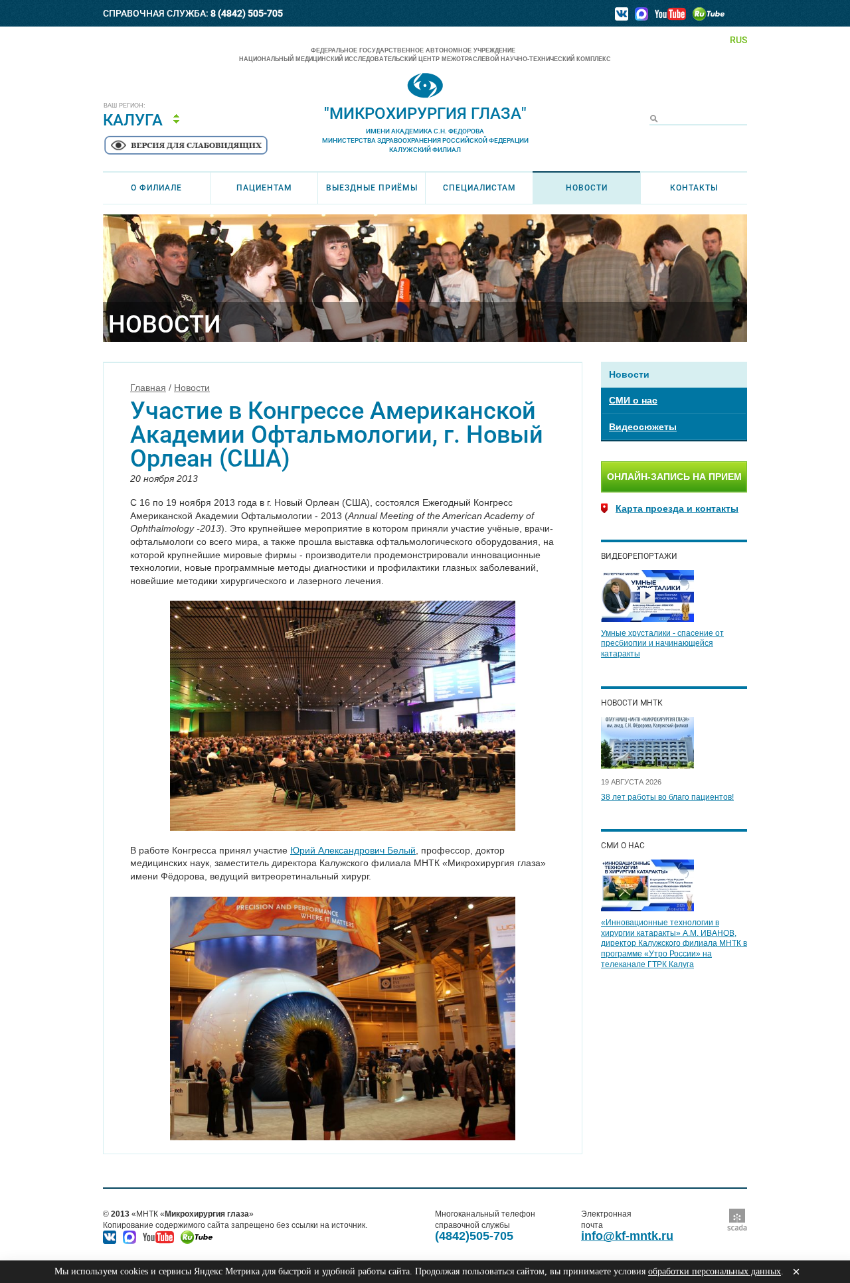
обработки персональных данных (714, 1271)
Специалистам (479, 187)
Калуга (133, 120)
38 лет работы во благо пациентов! (667, 797)
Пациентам (264, 187)
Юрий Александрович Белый (353, 850)
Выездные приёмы (372, 187)
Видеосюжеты (643, 426)
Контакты (694, 187)
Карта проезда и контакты (677, 508)
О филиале (156, 187)
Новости (587, 187)
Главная (148, 387)
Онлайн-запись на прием (674, 476)
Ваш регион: (124, 106)
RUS (738, 40)
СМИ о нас (633, 400)
